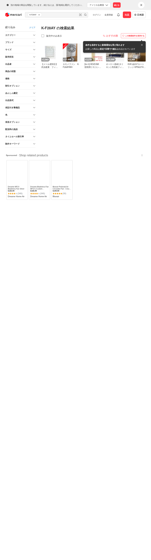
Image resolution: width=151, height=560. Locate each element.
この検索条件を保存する (135, 35)
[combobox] (56, 14)
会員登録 (109, 14)
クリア (32, 27)
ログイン (97, 14)
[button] (39, 15)
